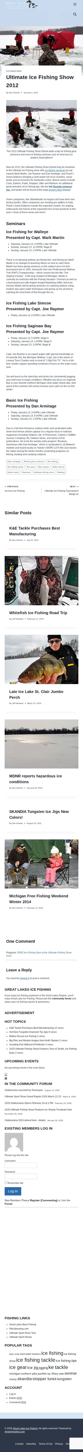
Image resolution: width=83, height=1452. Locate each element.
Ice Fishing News (14, 71)
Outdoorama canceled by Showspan (24, 1090)
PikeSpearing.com (19, 1328)
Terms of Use (46, 1444)
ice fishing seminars (55, 170)
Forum (9, 1204)
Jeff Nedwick (17, 619)
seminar (26, 472)
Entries (15, 1398)
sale (61, 1373)
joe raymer (44, 467)
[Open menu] (74, 4)
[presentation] (41, 580)
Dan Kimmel (14, 93)
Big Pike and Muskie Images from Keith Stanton (34, 1040)
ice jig (32, 1367)
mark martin (13, 472)
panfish (42, 1373)
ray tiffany (52, 1373)
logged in (25, 978)
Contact (19, 1444)
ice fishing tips (66, 1361)
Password (10, 1172)
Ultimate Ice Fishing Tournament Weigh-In (61, 490)
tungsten (64, 1379)
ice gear (31, 467)
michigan (14, 1373)
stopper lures (44, 1378)
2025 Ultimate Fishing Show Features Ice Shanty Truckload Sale (38, 1109)
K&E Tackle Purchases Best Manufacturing (31, 1028)
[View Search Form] (74, 14)
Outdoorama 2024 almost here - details (25, 1120)
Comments (17, 1402)
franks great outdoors (34, 461)
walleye (61, 472)
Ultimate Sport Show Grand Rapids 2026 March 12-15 (33, 1096)
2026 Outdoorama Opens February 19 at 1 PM (29, 1103)
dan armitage (14, 461)
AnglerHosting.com (15, 1431)
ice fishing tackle (15, 467)
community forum (61, 998)
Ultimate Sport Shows (20, 1337)
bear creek (14, 1354)
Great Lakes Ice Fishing (25, 1428)
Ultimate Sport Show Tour (22, 1333)
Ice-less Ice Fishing (15, 488)
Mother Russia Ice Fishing (22, 1036)
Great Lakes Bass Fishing (22, 1324)
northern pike (29, 1373)
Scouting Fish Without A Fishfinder (27, 1044)
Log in (12, 1394)
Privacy (59, 1444)
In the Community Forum (28, 1084)
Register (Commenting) (44, 1200)
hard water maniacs (30, 1354)
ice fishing (53, 461)
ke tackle (58, 1367)
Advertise (31, 1444)
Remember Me (15, 1183)
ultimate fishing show (44, 472)
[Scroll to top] (72, 1442)
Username (10, 1161)
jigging (43, 1368)
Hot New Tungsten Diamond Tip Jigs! (28, 1032)
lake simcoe (58, 467)
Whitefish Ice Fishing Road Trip (38, 613)
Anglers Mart (55, 190)
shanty (13, 1379)
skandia (24, 1378)
